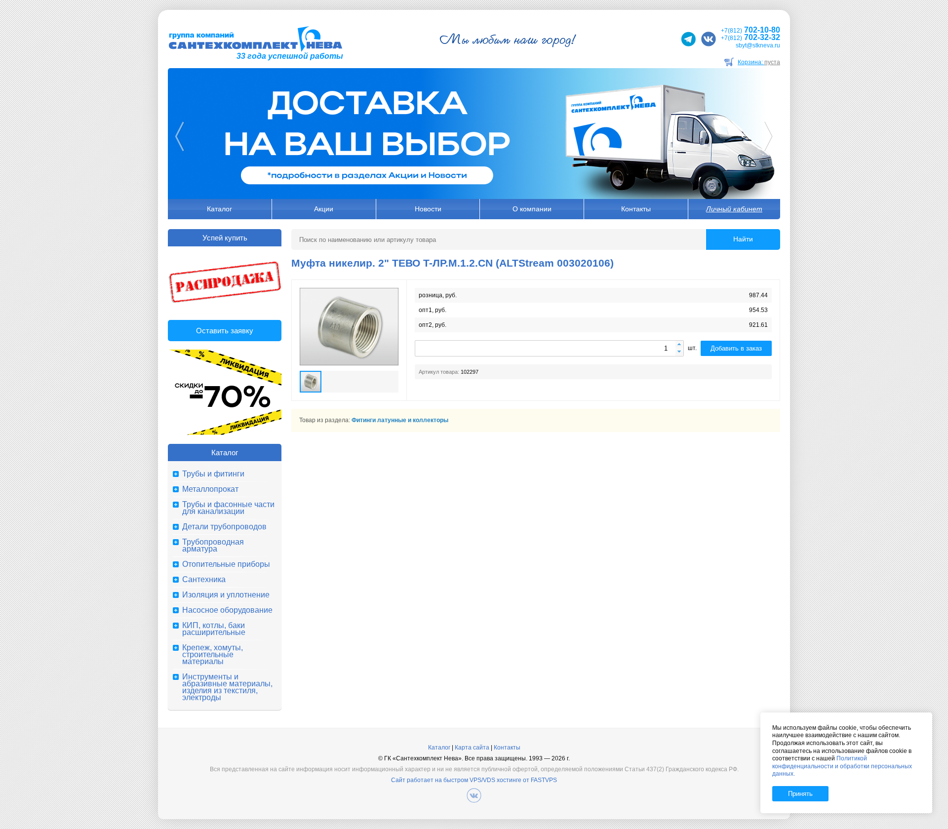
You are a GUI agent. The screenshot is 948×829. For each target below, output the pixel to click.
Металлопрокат (210, 489)
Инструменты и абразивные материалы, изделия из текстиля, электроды (227, 687)
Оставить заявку (224, 330)
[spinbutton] (549, 348)
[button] (679, 345)
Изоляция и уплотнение (226, 595)
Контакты (636, 209)
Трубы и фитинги (213, 474)
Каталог (219, 209)
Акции (323, 209)
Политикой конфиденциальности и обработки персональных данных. (842, 766)
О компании (532, 209)
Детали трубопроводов (224, 526)
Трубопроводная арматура (213, 546)
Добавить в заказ (736, 348)
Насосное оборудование (227, 610)
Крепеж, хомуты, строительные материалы (212, 654)
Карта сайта (472, 747)
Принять (800, 793)
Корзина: (759, 62)
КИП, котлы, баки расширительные (213, 629)
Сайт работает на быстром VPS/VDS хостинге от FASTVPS (474, 780)
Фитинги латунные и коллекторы (400, 420)
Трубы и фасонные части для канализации (228, 508)
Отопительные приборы (226, 564)
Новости (428, 209)
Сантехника (204, 579)
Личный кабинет (734, 209)
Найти (743, 239)
